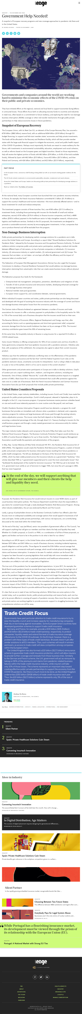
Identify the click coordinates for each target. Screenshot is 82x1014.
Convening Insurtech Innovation (21, 751)
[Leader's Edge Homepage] (41, 962)
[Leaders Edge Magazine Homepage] (41, 4)
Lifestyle (60, 994)
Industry (5, 13)
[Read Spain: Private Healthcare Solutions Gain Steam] (41, 842)
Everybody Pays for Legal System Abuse (52, 913)
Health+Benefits (60, 986)
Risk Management (62, 707)
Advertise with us (35, 1006)
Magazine (21, 997)
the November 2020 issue (17, 13)
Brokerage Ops (60, 992)
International (50, 707)
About (21, 989)
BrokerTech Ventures (22, 753)
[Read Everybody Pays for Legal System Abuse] (17, 914)
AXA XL (46, 918)
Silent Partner (12, 729)
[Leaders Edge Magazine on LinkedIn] (47, 977)
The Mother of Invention (26, 187)
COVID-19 (27, 707)
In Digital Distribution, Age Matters (25, 820)
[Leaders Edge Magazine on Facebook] (35, 977)
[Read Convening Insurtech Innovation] (41, 791)
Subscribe (21, 1000)
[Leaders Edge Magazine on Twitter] (41, 977)
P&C (21, 986)
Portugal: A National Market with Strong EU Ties (26, 944)
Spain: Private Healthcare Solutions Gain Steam (27, 740)
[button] (79, 3)
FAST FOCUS (9, 168)
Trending (8, 722)
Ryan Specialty (17, 826)
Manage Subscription (60, 997)
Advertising (21, 992)
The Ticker (21, 994)
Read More (17, 700)
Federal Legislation (38, 707)
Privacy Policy (47, 1006)
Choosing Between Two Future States (51, 902)
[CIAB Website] (41, 967)
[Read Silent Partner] (41, 874)
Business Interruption (16, 707)
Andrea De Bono (9, 27)
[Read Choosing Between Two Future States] (17, 903)
